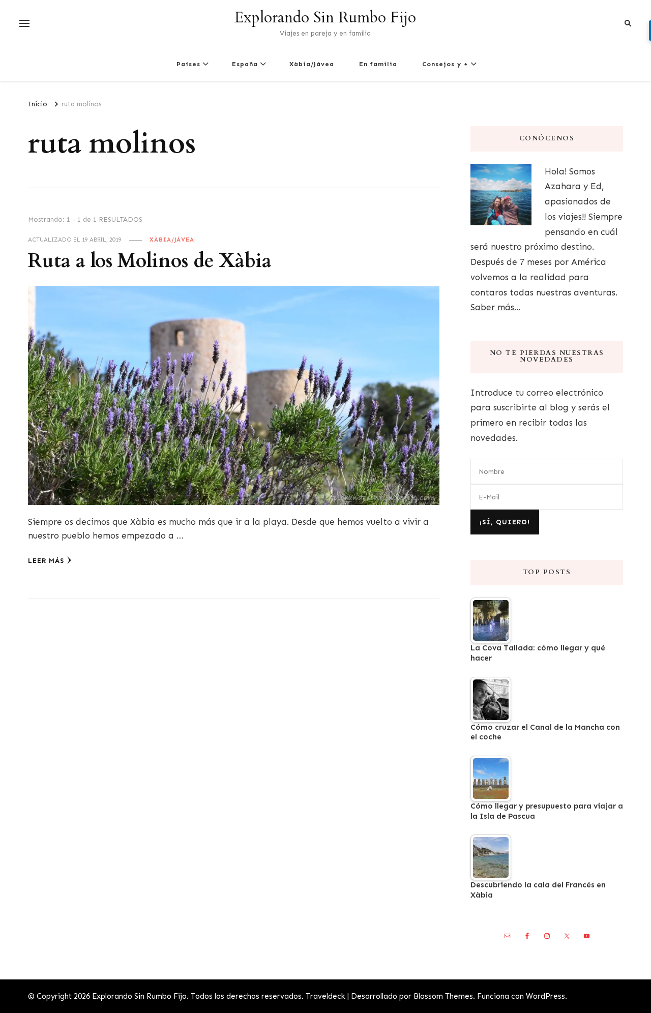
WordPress (545, 996)
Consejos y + (445, 64)
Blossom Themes (443, 996)
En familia (378, 64)
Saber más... (495, 307)
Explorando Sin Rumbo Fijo (325, 17)
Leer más (46, 560)
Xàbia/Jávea (311, 64)
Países (188, 64)
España (245, 64)
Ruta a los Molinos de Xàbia (150, 261)
